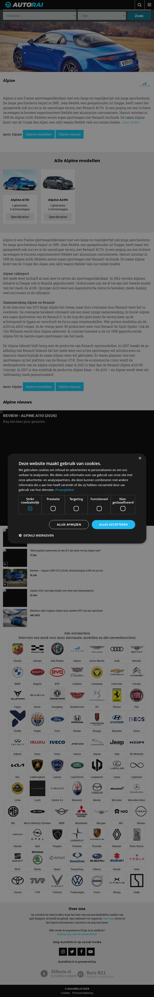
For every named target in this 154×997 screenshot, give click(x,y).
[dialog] (77, 499)
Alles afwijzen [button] (69, 524)
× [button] (139, 458)
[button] (36, 535)
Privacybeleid (64, 490)
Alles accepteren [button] (113, 524)
